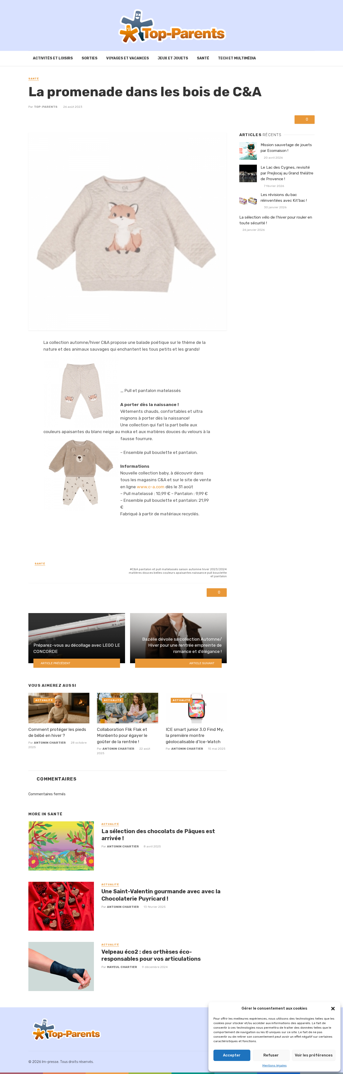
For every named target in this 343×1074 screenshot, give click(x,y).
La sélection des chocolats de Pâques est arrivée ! (158, 834)
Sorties (89, 58)
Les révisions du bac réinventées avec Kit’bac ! (284, 197)
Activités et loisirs (53, 58)
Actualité (44, 700)
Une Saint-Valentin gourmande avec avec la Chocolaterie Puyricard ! (160, 895)
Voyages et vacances (127, 58)
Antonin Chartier (50, 742)
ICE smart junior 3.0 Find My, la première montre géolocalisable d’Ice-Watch (195, 735)
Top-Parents (46, 107)
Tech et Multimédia (237, 58)
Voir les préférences (314, 1055)
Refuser (271, 1055)
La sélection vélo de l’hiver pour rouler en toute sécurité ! (275, 220)
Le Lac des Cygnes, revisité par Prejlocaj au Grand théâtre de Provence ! (287, 173)
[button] (332, 1008)
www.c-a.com (150, 486)
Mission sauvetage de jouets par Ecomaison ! (286, 148)
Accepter (232, 1055)
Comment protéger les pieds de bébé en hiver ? (57, 732)
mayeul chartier (122, 967)
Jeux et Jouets (173, 58)
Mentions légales (274, 1065)
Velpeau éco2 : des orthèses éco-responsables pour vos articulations (151, 955)
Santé (203, 58)
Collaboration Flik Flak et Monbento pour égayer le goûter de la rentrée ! (122, 735)
